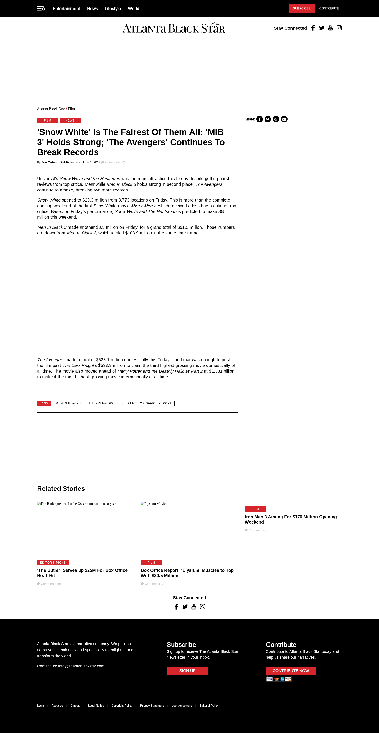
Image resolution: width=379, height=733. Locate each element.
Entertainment (66, 8)
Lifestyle (113, 8)
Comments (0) (115, 162)
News (92, 8)
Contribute (329, 8)
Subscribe (302, 8)
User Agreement (182, 705)
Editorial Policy (209, 705)
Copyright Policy (122, 705)
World (133, 8)
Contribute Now (291, 671)
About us (57, 705)
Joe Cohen (49, 162)
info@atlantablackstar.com (81, 666)
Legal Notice (96, 705)
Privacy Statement (152, 705)
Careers (75, 705)
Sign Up (187, 671)
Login (40, 705)
